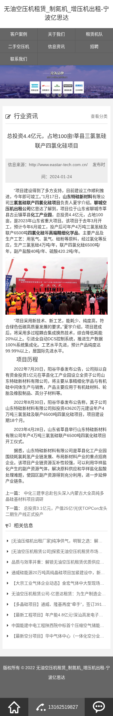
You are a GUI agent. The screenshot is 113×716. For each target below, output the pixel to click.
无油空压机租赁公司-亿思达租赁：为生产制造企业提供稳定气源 (58, 593)
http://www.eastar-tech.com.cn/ (58, 164)
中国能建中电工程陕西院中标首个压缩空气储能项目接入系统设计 (58, 625)
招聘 (94, 46)
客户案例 (18, 34)
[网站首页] (14, 707)
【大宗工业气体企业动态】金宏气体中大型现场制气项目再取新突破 (58, 583)
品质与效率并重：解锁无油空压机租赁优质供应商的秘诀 (58, 562)
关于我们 (56, 34)
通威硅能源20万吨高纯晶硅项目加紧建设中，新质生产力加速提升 (58, 572)
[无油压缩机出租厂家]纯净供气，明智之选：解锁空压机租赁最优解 (58, 540)
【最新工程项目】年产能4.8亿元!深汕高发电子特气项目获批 (58, 614)
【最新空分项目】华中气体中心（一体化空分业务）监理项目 (58, 636)
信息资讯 (56, 46)
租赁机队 (94, 34)
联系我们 (18, 58)
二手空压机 (18, 46)
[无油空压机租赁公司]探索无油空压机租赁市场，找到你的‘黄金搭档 (58, 551)
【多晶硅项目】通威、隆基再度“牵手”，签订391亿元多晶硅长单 (58, 604)
